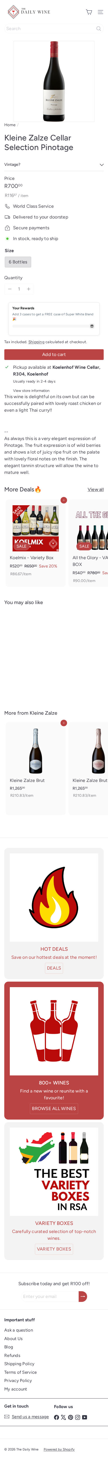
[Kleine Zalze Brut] (36, 761)
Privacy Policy (18, 1380)
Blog (8, 1346)
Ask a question (18, 1330)
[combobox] (54, 28)
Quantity (13, 277)
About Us (13, 1338)
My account (15, 1389)
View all (96, 489)
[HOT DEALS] (54, 897)
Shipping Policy (19, 1363)
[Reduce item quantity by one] (9, 289)
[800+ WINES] (54, 1031)
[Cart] (89, 12)
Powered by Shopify (59, 1449)
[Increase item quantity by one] (28, 289)
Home (10, 124)
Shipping (36, 341)
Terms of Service (20, 1372)
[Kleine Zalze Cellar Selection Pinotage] (36, 655)
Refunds (12, 1355)
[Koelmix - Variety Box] (36, 539)
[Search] (99, 28)
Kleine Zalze (43, 713)
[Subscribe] (83, 1296)
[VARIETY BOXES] (54, 1172)
